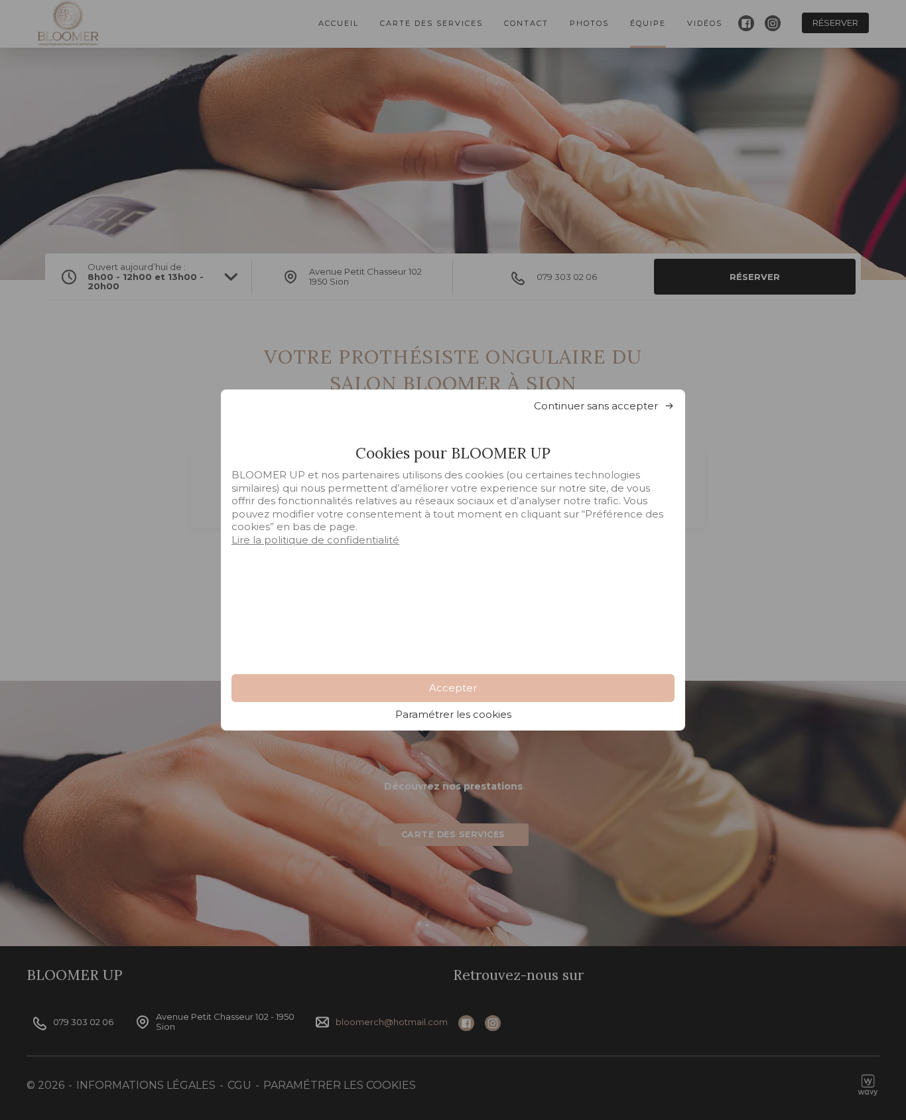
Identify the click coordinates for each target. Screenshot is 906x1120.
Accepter (453, 687)
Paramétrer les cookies (453, 714)
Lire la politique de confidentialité (315, 539)
